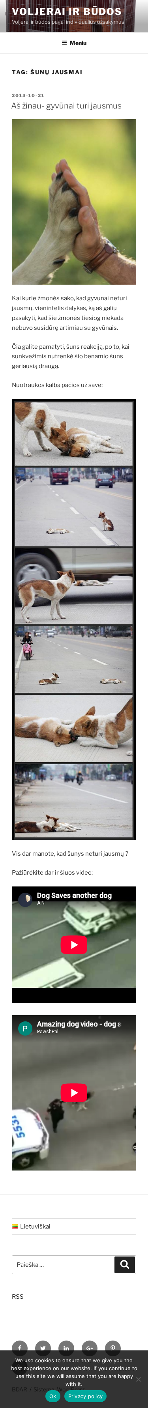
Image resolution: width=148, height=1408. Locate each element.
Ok (52, 1396)
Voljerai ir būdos (67, 11)
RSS (18, 1296)
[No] (138, 1379)
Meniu (78, 42)
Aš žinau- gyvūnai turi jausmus (66, 105)
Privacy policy (85, 1396)
